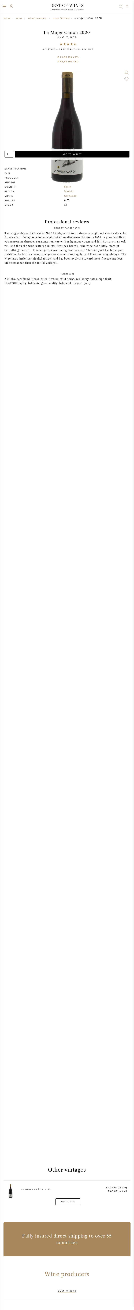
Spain (67, 186)
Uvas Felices (67, 37)
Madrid (69, 191)
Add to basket (72, 154)
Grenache (70, 196)
